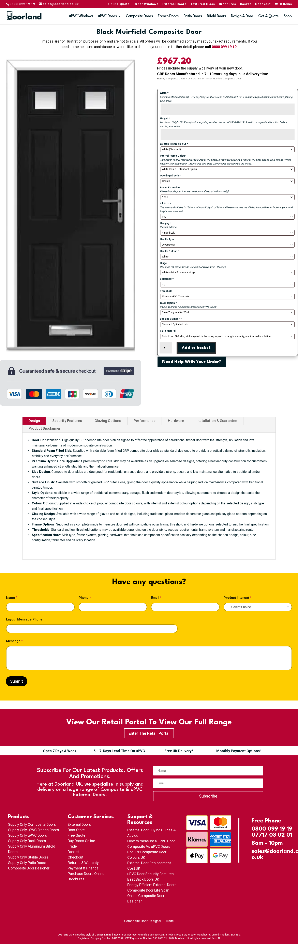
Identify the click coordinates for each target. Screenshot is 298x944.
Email (156, 598)
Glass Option (168, 303)
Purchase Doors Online (86, 873)
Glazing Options (107, 421)
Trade (72, 846)
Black (201, 78)
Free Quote (76, 835)
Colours (192, 78)
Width (164, 93)
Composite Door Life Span (148, 890)
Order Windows (146, 4)
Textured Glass (202, 4)
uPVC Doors (107, 16)
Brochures (227, 4)
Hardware (176, 421)
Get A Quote (268, 16)
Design (34, 421)
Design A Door (242, 16)
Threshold (166, 291)
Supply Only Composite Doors (32, 824)
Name (11, 598)
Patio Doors (192, 16)
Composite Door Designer (28, 868)
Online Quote (119, 4)
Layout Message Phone (24, 619)
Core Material (168, 330)
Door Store (76, 830)
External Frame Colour (174, 143)
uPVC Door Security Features (150, 874)
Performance (144, 421)
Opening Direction (170, 175)
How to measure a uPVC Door (151, 841)
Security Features (67, 421)
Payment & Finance (83, 868)
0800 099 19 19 (224, 47)
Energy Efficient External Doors (152, 885)
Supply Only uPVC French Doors (33, 830)
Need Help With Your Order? (191, 362)
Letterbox (166, 279)
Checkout (263, 4)
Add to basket (196, 348)
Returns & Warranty (83, 863)
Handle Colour (169, 251)
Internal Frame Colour (173, 155)
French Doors (168, 16)
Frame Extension (170, 187)
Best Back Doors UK (143, 879)
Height (164, 118)
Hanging (165, 223)
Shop (288, 16)
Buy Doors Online (81, 841)
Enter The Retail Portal (149, 733)
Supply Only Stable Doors (28, 857)
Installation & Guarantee (216, 421)
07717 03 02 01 (272, 835)
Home (160, 78)
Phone (85, 598)
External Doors (174, 4)
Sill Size (165, 203)
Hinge (163, 263)
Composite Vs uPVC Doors (148, 846)
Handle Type (167, 239)
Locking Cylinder (170, 318)
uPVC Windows (81, 16)
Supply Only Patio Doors (27, 863)
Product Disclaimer (45, 428)
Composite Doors (139, 16)
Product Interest (237, 598)
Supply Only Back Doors (27, 841)
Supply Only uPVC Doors (27, 835)
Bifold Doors (216, 16)
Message (14, 641)
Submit (16, 681)
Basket (245, 4)
